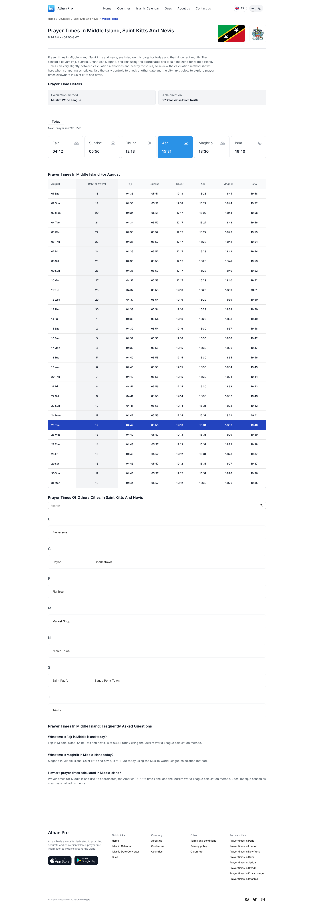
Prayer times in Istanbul (244, 878)
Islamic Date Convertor (125, 851)
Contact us (203, 8)
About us (184, 8)
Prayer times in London (243, 846)
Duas (168, 8)
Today (56, 121)
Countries (123, 8)
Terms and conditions (203, 840)
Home (107, 8)
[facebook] (247, 899)
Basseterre (60, 532)
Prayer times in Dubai (242, 857)
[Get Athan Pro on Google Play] (86, 860)
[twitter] (255, 899)
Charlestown (103, 562)
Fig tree (58, 591)
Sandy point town (107, 680)
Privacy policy (198, 846)
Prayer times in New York (245, 851)
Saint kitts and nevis (86, 18)
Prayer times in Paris (242, 840)
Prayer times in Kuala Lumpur (247, 873)
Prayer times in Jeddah (243, 862)
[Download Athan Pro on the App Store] (60, 860)
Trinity (57, 710)
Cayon (57, 562)
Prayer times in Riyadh (243, 867)
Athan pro (65, 8)
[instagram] (263, 899)
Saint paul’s (60, 680)
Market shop (61, 621)
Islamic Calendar (147, 8)
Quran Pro (196, 851)
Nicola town (61, 651)
